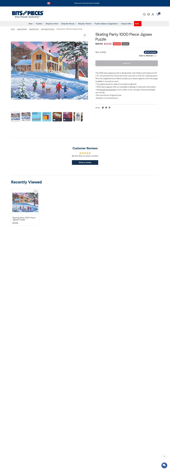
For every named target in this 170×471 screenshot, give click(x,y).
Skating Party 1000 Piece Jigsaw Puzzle (24, 219)
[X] (106, 107)
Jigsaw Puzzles (22, 29)
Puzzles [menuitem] (39, 23)
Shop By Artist (34, 29)
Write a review (85, 162)
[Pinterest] (109, 107)
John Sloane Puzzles (47, 29)
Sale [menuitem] (137, 24)
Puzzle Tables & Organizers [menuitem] (106, 23)
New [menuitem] (30, 23)
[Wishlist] (149, 14)
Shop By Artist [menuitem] (52, 23)
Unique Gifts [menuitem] (126, 23)
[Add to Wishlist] (35, 192)
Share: (97, 107)
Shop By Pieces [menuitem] (67, 23)
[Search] (144, 14)
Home (13, 29)
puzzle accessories (108, 90)
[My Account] (153, 14)
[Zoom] (85, 35)
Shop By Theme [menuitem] (84, 23)
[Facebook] (103, 107)
